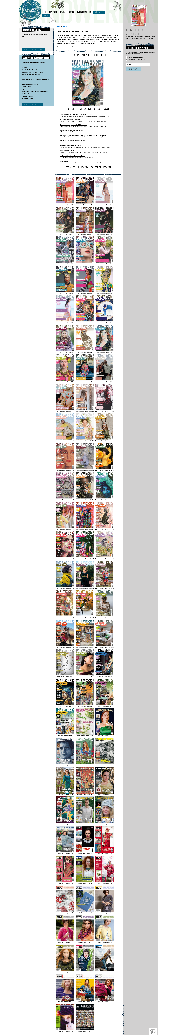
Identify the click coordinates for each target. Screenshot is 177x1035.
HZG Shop (150, 38)
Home (58, 26)
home (45, 12)
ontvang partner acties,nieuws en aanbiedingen (140, 61)
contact (63, 12)
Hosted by (153, 1029)
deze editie (53, 12)
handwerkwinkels (84, 12)
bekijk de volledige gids (32, 104)
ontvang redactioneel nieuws (135, 57)
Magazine (65, 26)
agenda (72, 12)
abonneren (99, 12)
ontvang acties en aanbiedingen (136, 59)
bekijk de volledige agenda (33, 49)
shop (46, 15)
